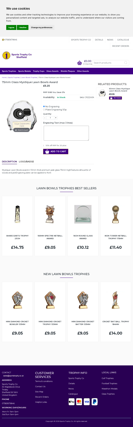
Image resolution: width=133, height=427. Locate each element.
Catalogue (123, 40)
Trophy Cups (38, 71)
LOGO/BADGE (26, 161)
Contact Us (40, 386)
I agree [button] (11, 27)
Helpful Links (41, 402)
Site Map (39, 392)
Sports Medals (24, 71)
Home (4, 77)
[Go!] (125, 62)
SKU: (82, 97)
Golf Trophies (108, 378)
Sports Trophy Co (81, 40)
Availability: (49, 97)
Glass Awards (52, 71)
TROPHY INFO (77, 372)
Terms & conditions (43, 381)
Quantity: (47, 114)
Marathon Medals (109, 389)
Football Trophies (109, 383)
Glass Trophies (108, 394)
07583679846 (8, 403)
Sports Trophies (9, 71)
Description (9, 161)
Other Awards (83, 71)
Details (99, 40)
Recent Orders (120, 46)
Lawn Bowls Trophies (29, 77)
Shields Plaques (68, 71)
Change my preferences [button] (41, 27)
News (110, 40)
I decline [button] (22, 27)
